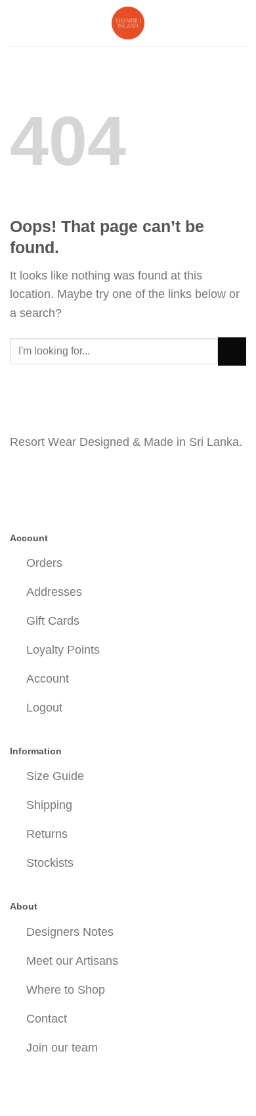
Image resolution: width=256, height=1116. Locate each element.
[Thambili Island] (128, 23)
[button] (19, 23)
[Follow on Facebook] (21, 478)
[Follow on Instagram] (44, 478)
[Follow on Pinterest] (66, 478)
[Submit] (232, 351)
